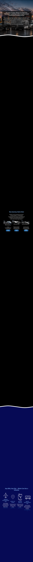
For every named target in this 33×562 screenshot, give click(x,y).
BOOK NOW (8, 230)
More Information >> (27, 510)
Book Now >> (5, 507)
